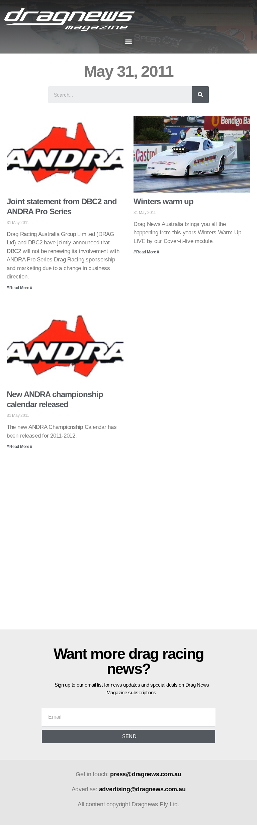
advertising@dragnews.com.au (142, 789)
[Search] (200, 94)
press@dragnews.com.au (145, 774)
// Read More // (19, 287)
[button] (128, 41)
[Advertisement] (128, 544)
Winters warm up (163, 201)
